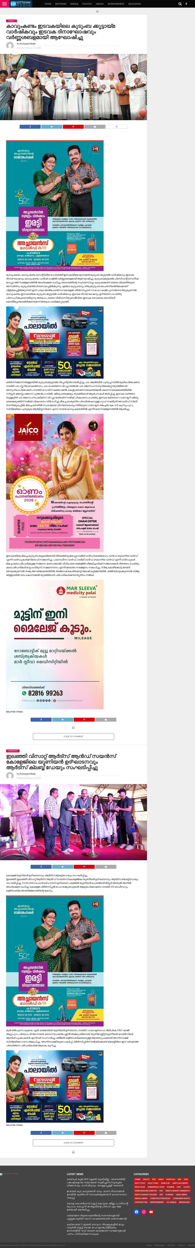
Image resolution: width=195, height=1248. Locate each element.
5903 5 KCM (140, 1187)
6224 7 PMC (153, 1183)
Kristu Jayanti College (146, 1195)
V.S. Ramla (171, 1202)
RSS (154, 1179)
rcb (186, 1179)
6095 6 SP (165, 1183)
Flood (187, 1187)
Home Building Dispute (146, 1191)
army (160, 1179)
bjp (179, 1179)
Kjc (161, 1195)
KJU (161, 1191)
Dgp (179, 1187)
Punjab (170, 1187)
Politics (87, 4)
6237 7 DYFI (140, 1183)
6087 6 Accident (180, 1183)
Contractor (141, 1202)
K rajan (169, 1195)
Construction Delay (160, 1198)
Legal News (181, 1195)
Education (135, 4)
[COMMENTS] (116, 125)
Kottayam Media (27, 43)
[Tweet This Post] (51, 125)
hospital (170, 1179)
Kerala (74, 4)
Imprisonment (157, 1202)
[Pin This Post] (73, 125)
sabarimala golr (156, 1187)
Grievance (159, 1245)
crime (137, 1179)
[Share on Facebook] (30, 125)
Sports (191, 1245)
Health (100, 4)
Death (146, 1179)
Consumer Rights (181, 1198)
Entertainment (116, 4)
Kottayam (60, 4)
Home (48, 4)
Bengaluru (184, 1202)
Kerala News (141, 1198)
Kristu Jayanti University (178, 1191)
